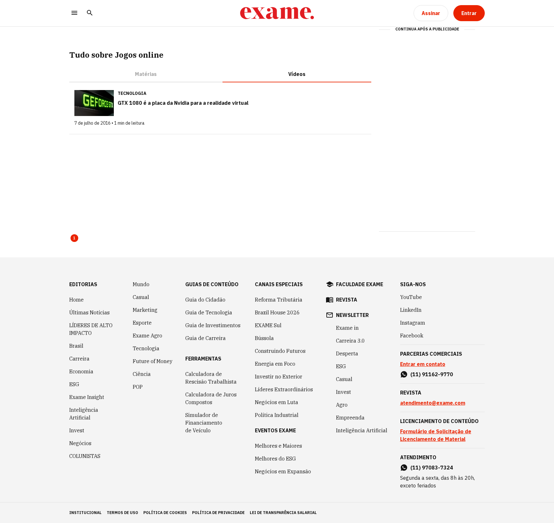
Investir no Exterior (278, 376)
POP (138, 387)
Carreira (79, 358)
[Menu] (74, 13)
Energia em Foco (275, 364)
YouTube (411, 297)
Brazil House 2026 (277, 312)
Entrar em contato (422, 364)
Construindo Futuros (280, 351)
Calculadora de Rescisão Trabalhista (211, 378)
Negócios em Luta (276, 402)
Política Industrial (276, 415)
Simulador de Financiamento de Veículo (203, 423)
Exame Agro (147, 335)
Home (76, 299)
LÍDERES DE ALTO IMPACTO (91, 329)
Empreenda (350, 417)
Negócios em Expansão (283, 471)
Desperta (347, 353)
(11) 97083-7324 (431, 467)
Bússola (264, 338)
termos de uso (122, 512)
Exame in (347, 328)
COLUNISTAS (84, 456)
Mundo (141, 284)
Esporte (142, 323)
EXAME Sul (268, 325)
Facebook (411, 335)
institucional (85, 512)
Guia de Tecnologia (208, 312)
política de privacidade (218, 512)
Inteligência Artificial (83, 414)
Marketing (145, 310)
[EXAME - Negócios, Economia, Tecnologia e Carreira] (277, 13)
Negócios (80, 443)
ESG (74, 384)
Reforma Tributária (278, 299)
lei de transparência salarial (283, 512)
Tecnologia (146, 348)
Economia (81, 371)
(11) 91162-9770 (431, 374)
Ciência (142, 374)
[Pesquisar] (90, 13)
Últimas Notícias (89, 312)
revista (346, 299)
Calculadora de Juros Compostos (211, 398)
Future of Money (152, 361)
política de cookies (165, 512)
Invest (76, 430)
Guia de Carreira (205, 338)
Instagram (412, 323)
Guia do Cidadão (205, 299)
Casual (141, 297)
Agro (342, 405)
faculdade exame (359, 284)
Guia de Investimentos (212, 325)
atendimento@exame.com (432, 403)
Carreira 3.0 (350, 340)
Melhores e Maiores (278, 446)
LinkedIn (411, 310)
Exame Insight (86, 397)
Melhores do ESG (275, 458)
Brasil (76, 346)
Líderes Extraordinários (284, 389)
